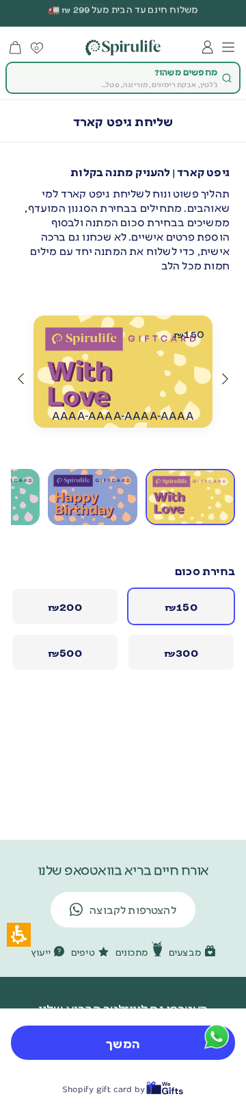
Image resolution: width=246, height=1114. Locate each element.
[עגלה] (15, 47)
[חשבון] (207, 47)
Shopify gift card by (103, 1089)
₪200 (65, 606)
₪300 (181, 652)
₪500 (65, 652)
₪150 (181, 606)
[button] (225, 379)
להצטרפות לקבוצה (133, 909)
